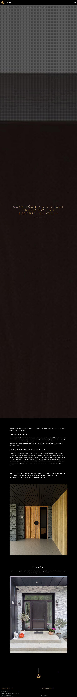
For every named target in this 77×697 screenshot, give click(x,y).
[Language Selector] (74, 2)
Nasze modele (43, 692)
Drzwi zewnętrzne (44, 695)
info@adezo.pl (8, 695)
